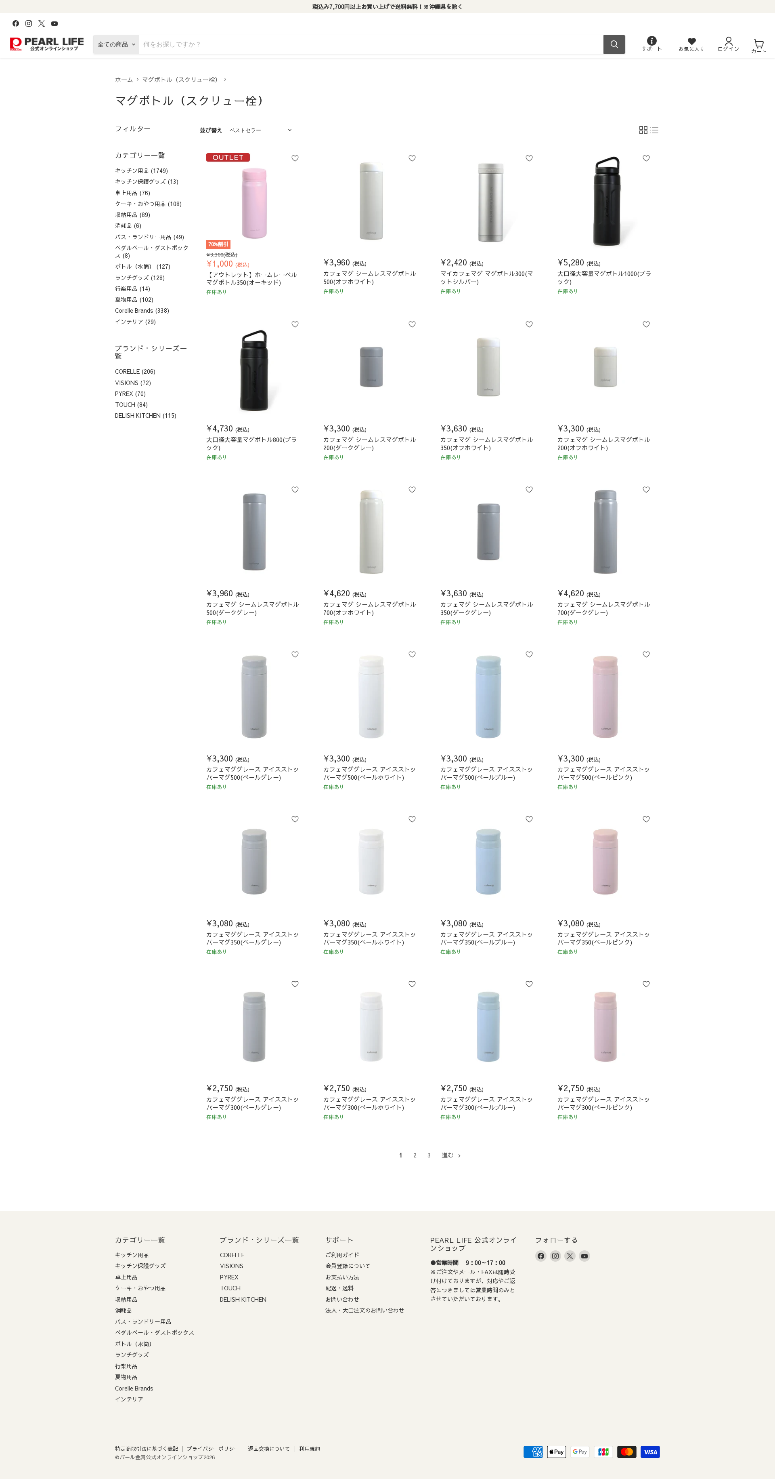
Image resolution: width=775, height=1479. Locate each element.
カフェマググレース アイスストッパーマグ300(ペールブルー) (486, 1103)
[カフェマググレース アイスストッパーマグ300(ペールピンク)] (605, 1027)
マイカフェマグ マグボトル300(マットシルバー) (486, 277)
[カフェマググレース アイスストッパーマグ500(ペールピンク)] (605, 697)
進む (449, 1155)
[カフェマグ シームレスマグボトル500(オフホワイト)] (371, 201)
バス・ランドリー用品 (143, 1321)
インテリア (129, 1399)
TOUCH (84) (131, 404)
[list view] (654, 130)
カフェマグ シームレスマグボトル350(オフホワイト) (486, 443)
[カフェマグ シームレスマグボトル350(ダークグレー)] (488, 532)
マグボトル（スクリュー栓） (181, 79)
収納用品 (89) (132, 214)
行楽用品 (126, 1366)
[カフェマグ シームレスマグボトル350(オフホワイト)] (488, 367)
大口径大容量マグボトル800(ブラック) (251, 443)
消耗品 (123, 1310)
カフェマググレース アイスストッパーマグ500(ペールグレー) (252, 773)
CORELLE (232, 1255)
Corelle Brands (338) (142, 310)
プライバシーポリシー (213, 1448)
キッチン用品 (132, 1255)
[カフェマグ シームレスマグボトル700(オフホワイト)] (371, 532)
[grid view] (643, 130)
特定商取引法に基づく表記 (146, 1448)
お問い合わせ (342, 1299)
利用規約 (309, 1448)
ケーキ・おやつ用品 (140, 1288)
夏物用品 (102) (134, 299)
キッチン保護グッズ (140, 1266)
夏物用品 (126, 1377)
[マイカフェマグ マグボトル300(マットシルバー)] (488, 201)
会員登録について (348, 1266)
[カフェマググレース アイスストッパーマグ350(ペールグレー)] (254, 862)
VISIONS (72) (133, 383)
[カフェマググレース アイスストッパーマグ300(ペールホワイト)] (371, 1027)
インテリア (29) (135, 322)
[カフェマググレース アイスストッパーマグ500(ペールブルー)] (488, 697)
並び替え (211, 130)
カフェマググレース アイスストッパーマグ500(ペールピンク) (603, 773)
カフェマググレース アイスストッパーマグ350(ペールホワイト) (369, 938)
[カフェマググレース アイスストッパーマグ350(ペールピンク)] (605, 862)
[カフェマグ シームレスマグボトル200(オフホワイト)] (605, 367)
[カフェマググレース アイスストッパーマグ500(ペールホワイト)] (371, 697)
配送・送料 (339, 1288)
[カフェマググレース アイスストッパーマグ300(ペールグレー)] (254, 1027)
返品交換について (269, 1448)
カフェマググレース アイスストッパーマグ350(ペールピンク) (603, 938)
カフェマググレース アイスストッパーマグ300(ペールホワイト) (369, 1103)
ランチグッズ (132, 1355)
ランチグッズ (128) (140, 277)
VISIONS (231, 1266)
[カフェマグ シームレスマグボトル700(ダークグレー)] (605, 532)
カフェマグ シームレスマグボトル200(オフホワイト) (603, 443)
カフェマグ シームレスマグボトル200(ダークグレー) (369, 443)
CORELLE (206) (135, 371)
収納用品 (126, 1299)
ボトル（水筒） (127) (142, 266)
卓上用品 (126, 1277)
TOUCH (230, 1288)
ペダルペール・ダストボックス (154, 1332)
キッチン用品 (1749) (141, 170)
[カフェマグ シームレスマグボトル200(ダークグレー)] (371, 367)
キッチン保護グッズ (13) (146, 181)
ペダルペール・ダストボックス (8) (152, 251)
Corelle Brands (134, 1388)
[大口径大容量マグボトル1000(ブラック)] (605, 201)
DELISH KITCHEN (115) (145, 415)
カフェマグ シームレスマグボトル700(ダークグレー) (603, 608)
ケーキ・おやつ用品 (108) (148, 204)
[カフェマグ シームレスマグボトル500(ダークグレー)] (254, 532)
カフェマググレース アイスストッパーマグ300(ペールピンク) (603, 1103)
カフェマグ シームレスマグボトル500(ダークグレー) (252, 608)
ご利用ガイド (342, 1255)
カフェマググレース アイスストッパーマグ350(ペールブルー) (486, 938)
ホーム (124, 79)
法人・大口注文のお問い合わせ (364, 1310)
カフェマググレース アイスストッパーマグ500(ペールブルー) (486, 773)
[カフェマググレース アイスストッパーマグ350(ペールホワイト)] (371, 862)
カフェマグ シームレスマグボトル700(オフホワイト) (369, 608)
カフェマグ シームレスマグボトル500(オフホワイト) (369, 277)
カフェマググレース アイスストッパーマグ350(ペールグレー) (252, 938)
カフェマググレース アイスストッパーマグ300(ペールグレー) (252, 1103)
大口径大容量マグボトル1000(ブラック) (604, 277)
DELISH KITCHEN (243, 1299)
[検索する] (614, 44)
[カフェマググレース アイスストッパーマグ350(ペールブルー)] (488, 862)
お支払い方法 (342, 1277)
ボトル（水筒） (135, 1344)
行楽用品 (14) (132, 288)
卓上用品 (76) (132, 193)
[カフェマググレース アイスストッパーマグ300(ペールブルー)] (488, 1027)
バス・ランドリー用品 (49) (149, 237)
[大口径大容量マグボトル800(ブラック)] (254, 367)
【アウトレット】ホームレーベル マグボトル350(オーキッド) (251, 278)
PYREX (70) (130, 393)
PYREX (229, 1277)
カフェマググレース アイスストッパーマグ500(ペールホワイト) (369, 773)
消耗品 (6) (128, 225)
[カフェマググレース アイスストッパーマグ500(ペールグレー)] (254, 697)
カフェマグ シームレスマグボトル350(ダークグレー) (486, 608)
